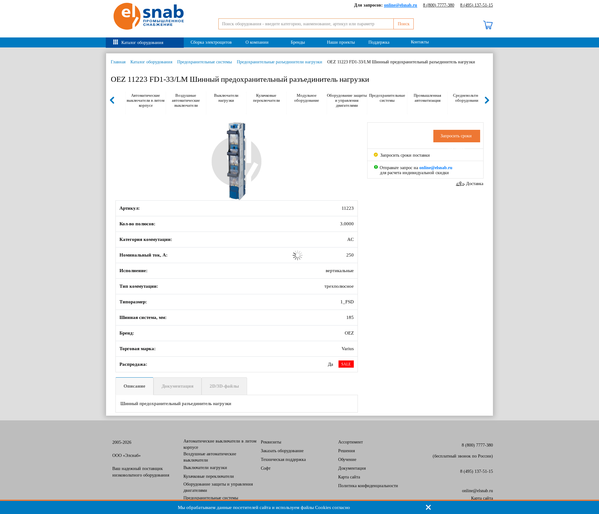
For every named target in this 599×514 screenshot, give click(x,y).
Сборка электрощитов (211, 42)
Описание (134, 386)
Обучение (347, 459)
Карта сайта (349, 477)
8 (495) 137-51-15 (476, 5)
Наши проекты (341, 42)
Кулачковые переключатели (266, 98)
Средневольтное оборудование (467, 98)
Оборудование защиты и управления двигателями (347, 100)
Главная (118, 62)
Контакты (420, 42)
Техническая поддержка (283, 459)
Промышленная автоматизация (427, 98)
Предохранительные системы (204, 62)
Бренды (298, 42)
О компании (257, 42)
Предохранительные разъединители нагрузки (279, 62)
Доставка (474, 183)
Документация (177, 386)
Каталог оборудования (142, 42)
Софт (265, 468)
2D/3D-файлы (224, 386)
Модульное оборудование (306, 98)
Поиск (404, 24)
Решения (346, 450)
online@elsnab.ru (477, 490)
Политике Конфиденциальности (386, 507)
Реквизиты (271, 442)
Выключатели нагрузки (226, 98)
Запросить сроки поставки (404, 155)
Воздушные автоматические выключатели (186, 100)
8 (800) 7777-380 (438, 5)
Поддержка (378, 42)
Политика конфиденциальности (368, 485)
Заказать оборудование (282, 450)
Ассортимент (350, 442)
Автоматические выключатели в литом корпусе (145, 100)
